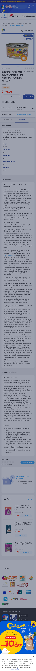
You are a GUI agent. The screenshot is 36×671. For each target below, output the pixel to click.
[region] (18, 662)
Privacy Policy (15, 669)
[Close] (33, 656)
